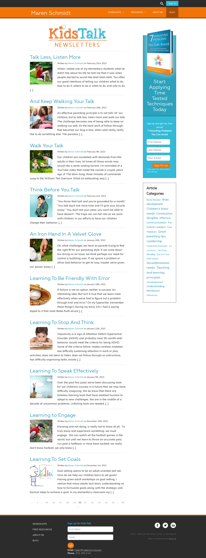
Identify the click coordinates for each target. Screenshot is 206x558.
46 (53, 502)
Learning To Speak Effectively (64, 371)
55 (113, 502)
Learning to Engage (53, 415)
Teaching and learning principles (158, 272)
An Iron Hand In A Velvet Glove (65, 234)
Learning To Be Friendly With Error (70, 278)
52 (92, 502)
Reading (151, 254)
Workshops (114, 12)
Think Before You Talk (55, 190)
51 (85, 502)
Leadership (154, 241)
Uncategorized (155, 282)
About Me (158, 12)
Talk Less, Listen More (55, 57)
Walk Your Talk (46, 145)
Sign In (172, 3)
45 (47, 502)
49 (74, 502)
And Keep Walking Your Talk (62, 101)
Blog (172, 12)
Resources (137, 12)
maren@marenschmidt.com (88, 550)
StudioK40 (172, 538)
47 (60, 502)
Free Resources (42, 529)
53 (99, 502)
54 (106, 502)
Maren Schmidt (51, 13)
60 (123, 502)
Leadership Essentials (157, 246)
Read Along (162, 250)
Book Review (154, 199)
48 (67, 502)
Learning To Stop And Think (62, 322)
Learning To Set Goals (55, 459)
